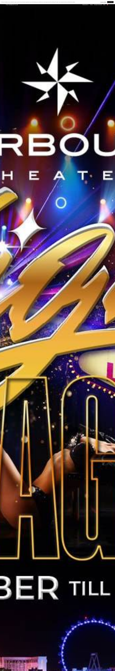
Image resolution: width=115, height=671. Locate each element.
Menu (91, 4)
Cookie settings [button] (103, 2)
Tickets (58, 326)
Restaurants (85, 4)
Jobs (104, 4)
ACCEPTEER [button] (110, 2)
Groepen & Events (98, 4)
